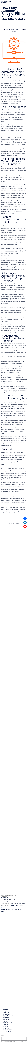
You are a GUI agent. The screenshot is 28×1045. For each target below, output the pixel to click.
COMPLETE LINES (7, 1030)
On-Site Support (7, 1014)
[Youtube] (25, 526)
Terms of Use (23, 1041)
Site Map (4, 1043)
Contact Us (6, 1019)
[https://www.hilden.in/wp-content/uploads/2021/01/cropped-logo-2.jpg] (12, 911)
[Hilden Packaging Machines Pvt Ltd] (8, 2)
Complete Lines (7, 1011)
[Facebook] (25, 518)
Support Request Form (8, 1016)
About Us (5, 1009)
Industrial (22, 29)
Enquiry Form (6, 1017)
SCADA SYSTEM (7, 1031)
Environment (13, 29)
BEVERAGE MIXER (7, 1023)
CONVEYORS (6, 1028)
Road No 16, (7, 1033)
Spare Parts (6, 1012)
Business (5, 29)
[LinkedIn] (25, 522)
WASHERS (5, 1026)
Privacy (18, 1041)
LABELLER (5, 1021)
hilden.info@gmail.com (7, 901)
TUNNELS (5, 1024)
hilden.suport (13, 905)
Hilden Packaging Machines (9, 1041)
